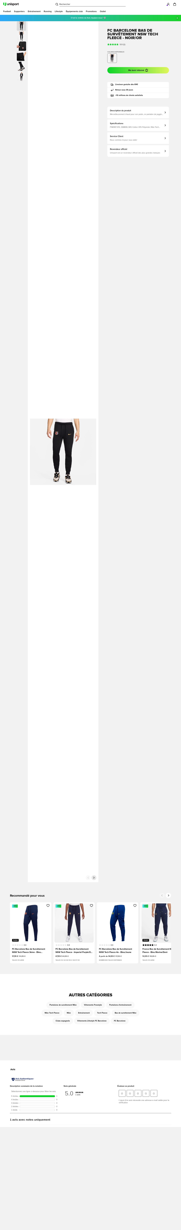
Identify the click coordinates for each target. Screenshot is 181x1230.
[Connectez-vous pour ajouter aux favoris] (48, 905)
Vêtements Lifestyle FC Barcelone (92, 1021)
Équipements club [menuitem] (74, 11)
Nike (69, 1013)
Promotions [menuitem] (91, 11)
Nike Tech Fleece (52, 1013)
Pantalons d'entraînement (120, 1005)
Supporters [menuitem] (19, 11)
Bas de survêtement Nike (125, 1013)
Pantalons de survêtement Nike (63, 1005)
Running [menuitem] (48, 11)
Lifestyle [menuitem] (59, 11)
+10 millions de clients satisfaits (129, 95)
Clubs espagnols (63, 1021)
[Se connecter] (168, 4)
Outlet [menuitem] (103, 11)
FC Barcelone (119, 1021)
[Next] (168, 895)
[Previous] (162, 895)
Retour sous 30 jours (124, 90)
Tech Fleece (102, 1013)
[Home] (11, 4)
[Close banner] (177, 18)
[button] (21, 36)
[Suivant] (94, 877)
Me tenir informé (136, 70)
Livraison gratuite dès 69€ (126, 84)
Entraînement (84, 1013)
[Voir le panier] (174, 4)
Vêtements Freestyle (93, 1005)
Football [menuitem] (7, 11)
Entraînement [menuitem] (34, 11)
